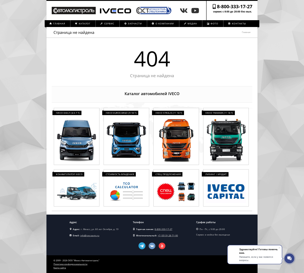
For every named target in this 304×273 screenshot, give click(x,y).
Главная (58, 23)
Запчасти (134, 23)
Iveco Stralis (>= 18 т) (169, 112)
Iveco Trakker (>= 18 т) (219, 112)
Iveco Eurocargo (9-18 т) (121, 112)
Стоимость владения (120, 174)
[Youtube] (195, 10)
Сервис (108, 23)
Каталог (84, 23)
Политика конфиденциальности (70, 264)
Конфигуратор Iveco (69, 174)
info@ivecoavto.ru (89, 235)
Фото (214, 23)
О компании (164, 23)
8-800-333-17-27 (234, 6)
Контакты (238, 23)
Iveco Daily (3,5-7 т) (68, 112)
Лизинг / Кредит (216, 174)
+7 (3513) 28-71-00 (168, 235)
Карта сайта (59, 267)
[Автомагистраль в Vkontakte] (184, 10)
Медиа (192, 23)
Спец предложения (168, 174)
